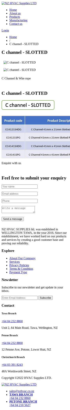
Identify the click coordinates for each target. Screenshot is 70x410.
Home (13, 9)
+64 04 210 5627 (23, 403)
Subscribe (45, 297)
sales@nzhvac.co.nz (21, 391)
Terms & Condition (21, 268)
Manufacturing (18, 20)
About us (15, 13)
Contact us (15, 23)
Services (14, 261)
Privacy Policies (19, 265)
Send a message (12, 219)
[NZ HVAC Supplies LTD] (19, 384)
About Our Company (22, 258)
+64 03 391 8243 (12, 364)
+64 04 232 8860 (12, 321)
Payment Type (18, 272)
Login (5, 30)
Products (14, 16)
